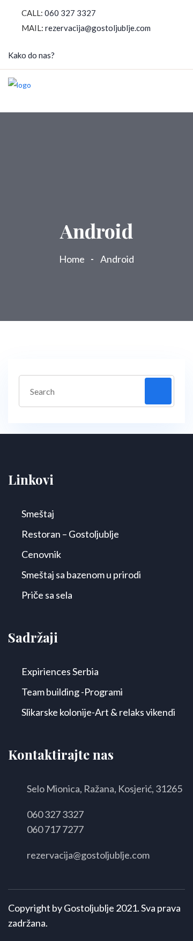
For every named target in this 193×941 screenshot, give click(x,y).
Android (117, 259)
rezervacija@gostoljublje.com (98, 28)
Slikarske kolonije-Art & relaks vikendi (98, 712)
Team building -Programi (72, 692)
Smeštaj (37, 513)
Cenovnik (41, 554)
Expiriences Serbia (60, 671)
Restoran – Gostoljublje (70, 534)
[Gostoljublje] (19, 90)
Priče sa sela (46, 595)
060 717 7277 (55, 829)
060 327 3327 (70, 13)
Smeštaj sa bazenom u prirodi (81, 574)
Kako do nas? (31, 55)
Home (73, 259)
